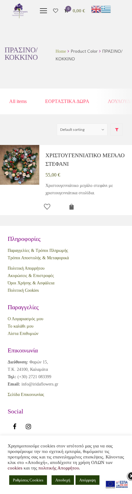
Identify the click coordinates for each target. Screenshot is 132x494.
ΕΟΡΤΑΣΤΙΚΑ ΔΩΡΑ (67, 101)
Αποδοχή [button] (62, 480)
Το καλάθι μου (20, 326)
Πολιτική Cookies (23, 290)
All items (18, 101)
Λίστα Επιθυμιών (23, 333)
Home (61, 51)
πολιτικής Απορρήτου (58, 468)
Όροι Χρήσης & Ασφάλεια (31, 283)
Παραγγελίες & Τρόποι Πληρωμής (38, 250)
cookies (15, 468)
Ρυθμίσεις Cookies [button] (28, 480)
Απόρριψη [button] (87, 480)
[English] (96, 9)
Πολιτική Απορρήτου (26, 268)
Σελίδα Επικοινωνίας (26, 394)
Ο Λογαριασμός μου (25, 319)
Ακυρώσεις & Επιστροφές (31, 275)
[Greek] (106, 9)
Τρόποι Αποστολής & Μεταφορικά (38, 258)
